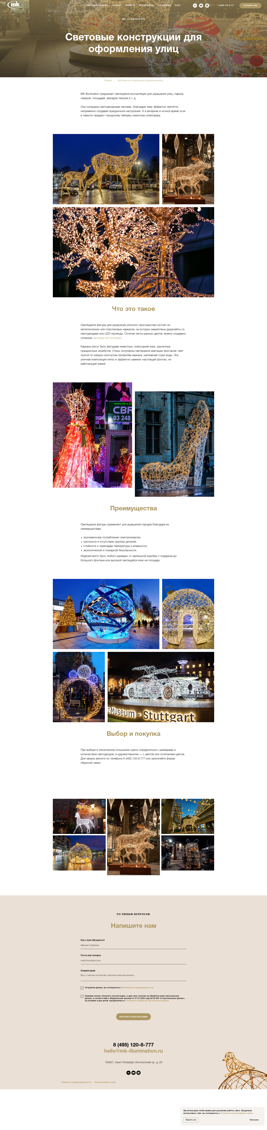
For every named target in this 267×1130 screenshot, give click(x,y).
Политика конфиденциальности (76, 1082)
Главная (108, 81)
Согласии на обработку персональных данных (147, 1001)
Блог (178, 5)
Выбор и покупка (133, 734)
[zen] (207, 5)
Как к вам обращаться (93, 940)
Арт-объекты (146, 5)
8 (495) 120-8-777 (133, 1045)
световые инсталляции (107, 338)
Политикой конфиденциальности (138, 988)
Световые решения (97, 5)
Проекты (130, 5)
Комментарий (88, 971)
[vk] (195, 5)
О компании (164, 5)
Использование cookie (105, 1082)
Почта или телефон (91, 956)
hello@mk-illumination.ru (133, 1051)
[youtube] (201, 5)
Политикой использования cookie (236, 1113)
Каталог (116, 5)
